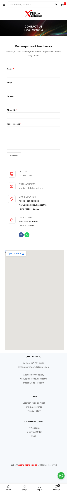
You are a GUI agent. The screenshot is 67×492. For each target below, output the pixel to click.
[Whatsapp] (26, 234)
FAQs (33, 436)
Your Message (14, 124)
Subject (11, 96)
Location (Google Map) (33, 403)
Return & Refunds (33, 407)
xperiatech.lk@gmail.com (31, 188)
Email (10, 82)
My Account (33, 428)
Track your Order (33, 432)
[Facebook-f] (21, 234)
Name (10, 69)
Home (27, 30)
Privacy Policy (33, 411)
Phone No (12, 110)
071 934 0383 (25, 175)
